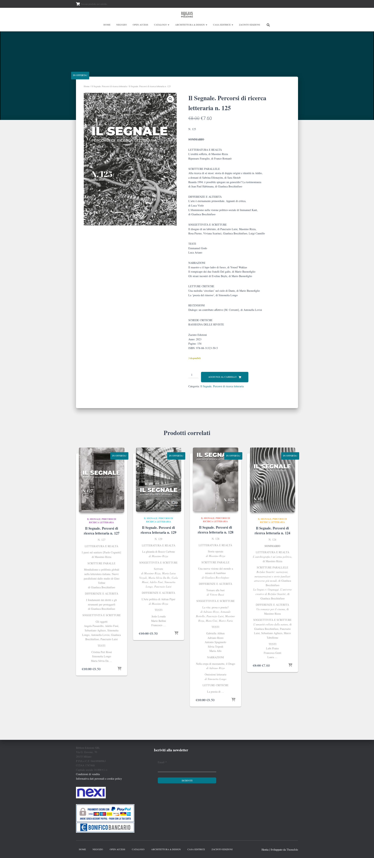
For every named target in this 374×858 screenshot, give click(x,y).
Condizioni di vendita (88, 774)
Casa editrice (222, 24)
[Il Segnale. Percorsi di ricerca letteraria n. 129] (158, 480)
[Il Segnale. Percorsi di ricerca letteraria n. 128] (215, 480)
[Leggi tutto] (233, 700)
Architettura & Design (190, 24)
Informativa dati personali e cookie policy (99, 778)
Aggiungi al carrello (222, 376)
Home (106, 24)
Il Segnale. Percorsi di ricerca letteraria (109, 86)
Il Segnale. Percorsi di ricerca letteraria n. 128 (215, 530)
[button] (168, 24)
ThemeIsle (292, 849)
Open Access (140, 24)
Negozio (121, 24)
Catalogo (160, 24)
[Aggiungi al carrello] (119, 669)
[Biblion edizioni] (187, 15)
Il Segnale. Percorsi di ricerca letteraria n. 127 (101, 531)
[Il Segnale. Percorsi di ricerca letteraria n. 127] (101, 480)
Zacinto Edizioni (249, 24)
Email (162, 762)
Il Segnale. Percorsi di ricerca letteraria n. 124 (272, 530)
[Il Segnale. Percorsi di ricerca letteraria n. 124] (272, 480)
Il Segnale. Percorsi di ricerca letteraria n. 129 (158, 530)
